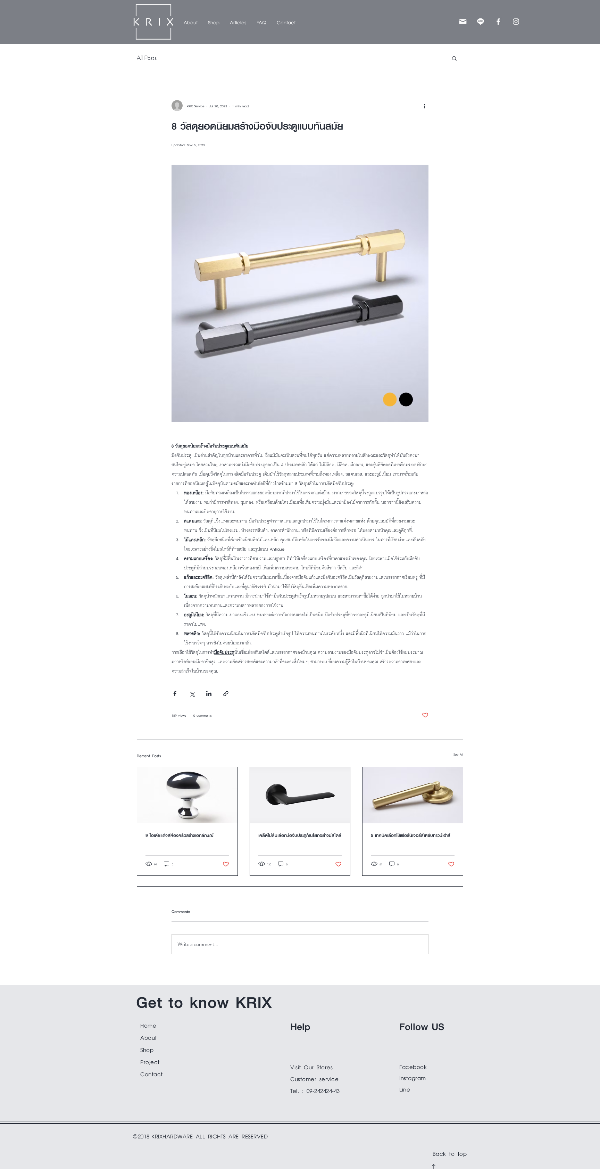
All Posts (147, 58)
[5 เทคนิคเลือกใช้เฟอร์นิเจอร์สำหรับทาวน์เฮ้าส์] (412, 795)
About (148, 1037)
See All (458, 754)
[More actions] (424, 105)
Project (150, 1061)
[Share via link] (226, 693)
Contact (151, 1073)
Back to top (450, 1153)
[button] (214, 22)
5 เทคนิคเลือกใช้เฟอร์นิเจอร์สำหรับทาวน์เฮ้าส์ (410, 835)
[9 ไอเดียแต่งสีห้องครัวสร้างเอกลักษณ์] (187, 795)
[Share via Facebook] (175, 693)
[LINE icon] (480, 21)
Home (148, 1025)
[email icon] (463, 21)
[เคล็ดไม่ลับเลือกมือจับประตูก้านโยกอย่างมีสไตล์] (300, 795)
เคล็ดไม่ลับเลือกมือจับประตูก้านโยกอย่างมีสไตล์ (299, 835)
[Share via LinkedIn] (209, 693)
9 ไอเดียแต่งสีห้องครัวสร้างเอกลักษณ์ (179, 835)
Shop (146, 1049)
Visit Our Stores (311, 1066)
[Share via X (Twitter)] (192, 693)
